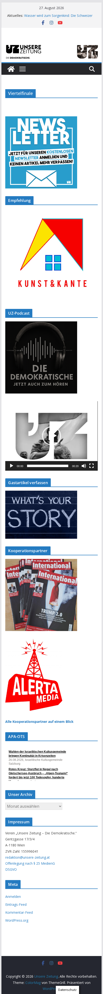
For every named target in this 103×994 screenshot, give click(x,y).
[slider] (47, 466)
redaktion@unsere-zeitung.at (27, 857)
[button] (51, 435)
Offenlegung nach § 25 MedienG (30, 863)
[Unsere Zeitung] (51, 45)
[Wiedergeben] (11, 465)
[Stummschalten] (83, 465)
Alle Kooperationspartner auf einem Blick (39, 721)
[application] (51, 436)
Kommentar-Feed (19, 912)
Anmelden (13, 896)
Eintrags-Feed (16, 904)
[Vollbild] (91, 465)
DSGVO (11, 869)
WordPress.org (16, 920)
